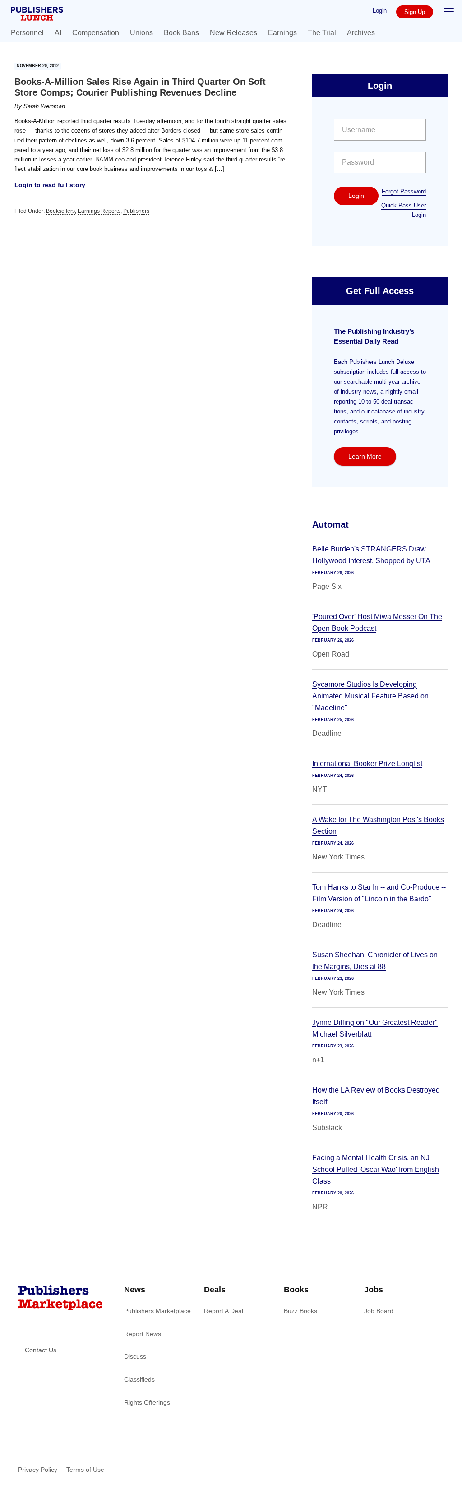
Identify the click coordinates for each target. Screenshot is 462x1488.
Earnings (282, 33)
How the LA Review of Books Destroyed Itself (376, 1096)
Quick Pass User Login (403, 210)
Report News (142, 1333)
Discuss (135, 1356)
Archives (361, 33)
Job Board (378, 1310)
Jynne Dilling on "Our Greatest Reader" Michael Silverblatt (375, 1028)
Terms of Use (85, 1469)
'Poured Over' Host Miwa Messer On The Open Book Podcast (377, 622)
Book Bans (181, 33)
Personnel (27, 33)
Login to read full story (49, 184)
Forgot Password (404, 191)
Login (380, 10)
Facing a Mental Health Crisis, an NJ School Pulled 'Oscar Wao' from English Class (375, 1169)
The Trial (322, 33)
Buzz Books (300, 1310)
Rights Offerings (147, 1402)
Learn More (365, 456)
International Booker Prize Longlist (367, 763)
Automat (330, 524)
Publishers (136, 211)
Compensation (95, 33)
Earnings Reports (99, 211)
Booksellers (60, 211)
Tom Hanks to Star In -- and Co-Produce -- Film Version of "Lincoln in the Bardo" (379, 893)
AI (58, 33)
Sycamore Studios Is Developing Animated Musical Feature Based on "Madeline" (370, 696)
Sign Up (414, 12)
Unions (141, 33)
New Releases (233, 33)
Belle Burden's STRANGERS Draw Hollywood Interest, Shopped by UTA (371, 555)
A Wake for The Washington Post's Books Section (378, 825)
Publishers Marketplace (157, 1310)
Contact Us (40, 1350)
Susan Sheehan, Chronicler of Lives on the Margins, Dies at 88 (375, 960)
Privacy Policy (37, 1469)
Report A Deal (223, 1310)
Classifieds (139, 1379)
